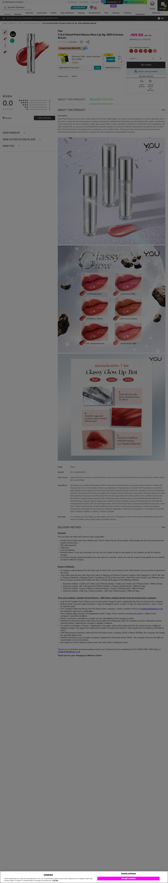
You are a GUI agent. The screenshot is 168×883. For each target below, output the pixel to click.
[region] (84, 877)
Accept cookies (128, 878)
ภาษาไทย (55, 880)
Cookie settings (128, 873)
